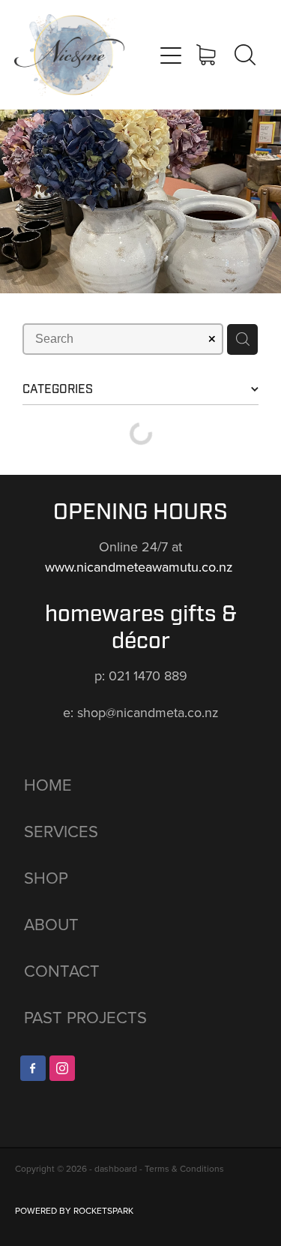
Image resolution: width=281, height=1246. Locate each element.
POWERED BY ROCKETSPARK (74, 1210)
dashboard (115, 1168)
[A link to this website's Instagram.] (62, 1068)
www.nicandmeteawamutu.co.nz (141, 566)
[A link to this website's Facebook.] (33, 1068)
